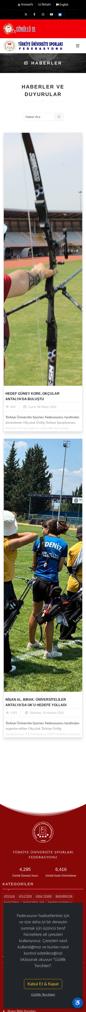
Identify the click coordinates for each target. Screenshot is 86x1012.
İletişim (46, 4)
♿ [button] (77, 1003)
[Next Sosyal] (60, 14)
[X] (26, 14)
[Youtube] (51, 14)
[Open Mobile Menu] (77, 45)
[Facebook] (34, 14)
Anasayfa (27, 4)
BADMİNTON (64, 896)
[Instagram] (43, 14)
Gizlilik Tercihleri (43, 994)
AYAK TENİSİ (44, 896)
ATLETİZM (25, 896)
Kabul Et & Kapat (43, 984)
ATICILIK (9, 896)
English (63, 4)
